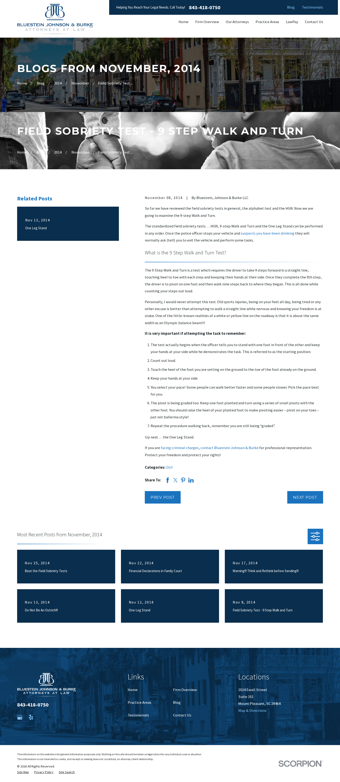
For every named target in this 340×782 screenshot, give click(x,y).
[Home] (55, 19)
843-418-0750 (204, 7)
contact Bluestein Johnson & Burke (230, 447)
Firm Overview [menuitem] (207, 21)
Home (133, 689)
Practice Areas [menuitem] (267, 21)
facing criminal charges (180, 447)
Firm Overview (185, 689)
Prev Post (163, 497)
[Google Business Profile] (19, 717)
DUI (169, 467)
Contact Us (182, 715)
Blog (291, 7)
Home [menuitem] (184, 21)
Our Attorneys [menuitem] (237, 21)
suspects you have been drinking (267, 233)
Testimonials (312, 7)
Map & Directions (252, 710)
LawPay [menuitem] (292, 21)
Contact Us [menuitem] (314, 21)
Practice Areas (139, 702)
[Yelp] (31, 717)
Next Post (305, 497)
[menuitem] (23, 772)
